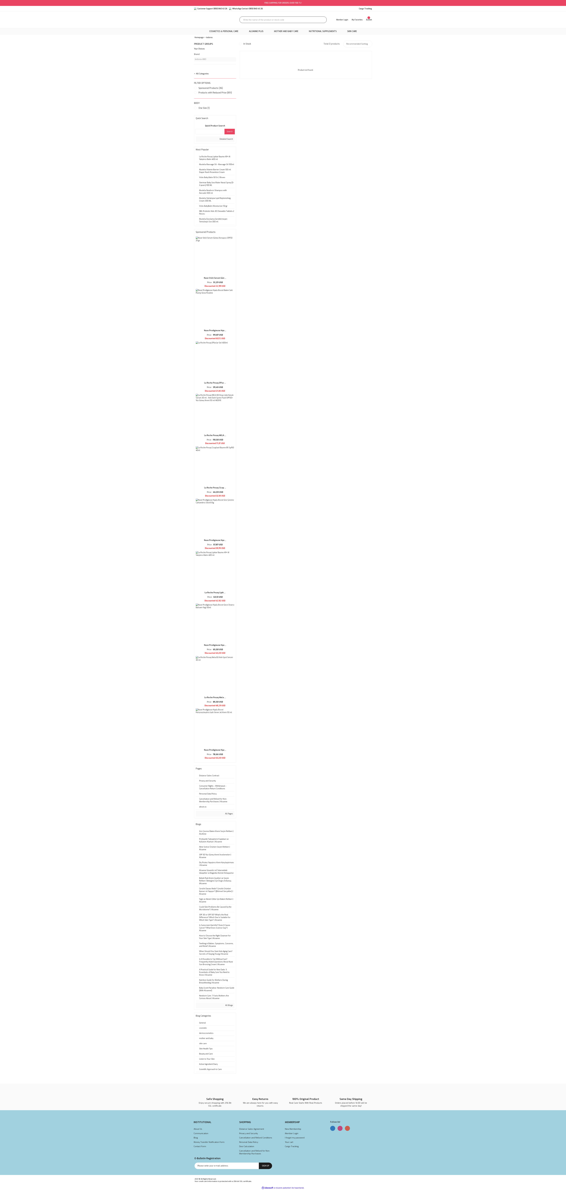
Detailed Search (226, 139)
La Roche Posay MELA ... (215, 435)
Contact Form (200, 1146)
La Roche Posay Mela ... (215, 697)
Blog (196, 1137)
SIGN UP (265, 1165)
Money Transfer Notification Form (209, 1142)
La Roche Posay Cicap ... (215, 487)
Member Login (291, 1133)
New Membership (293, 1129)
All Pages (229, 814)
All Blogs (229, 1005)
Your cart (289, 1142)
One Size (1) (204, 108)
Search (230, 131)
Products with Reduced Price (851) (215, 92)
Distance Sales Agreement (251, 1129)
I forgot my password (295, 1137)
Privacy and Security (248, 1133)
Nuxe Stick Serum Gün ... (215, 278)
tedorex (209, 37)
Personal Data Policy (248, 1142)
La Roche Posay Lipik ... (215, 592)
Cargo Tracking (292, 1146)
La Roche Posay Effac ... (215, 383)
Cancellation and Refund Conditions (255, 1137)
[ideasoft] (267, 1187)
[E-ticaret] (282, 1187)
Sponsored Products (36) (211, 88)
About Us (198, 1129)
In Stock (247, 43)
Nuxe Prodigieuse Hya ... (215, 330)
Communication (201, 1133)
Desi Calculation (246, 1146)
